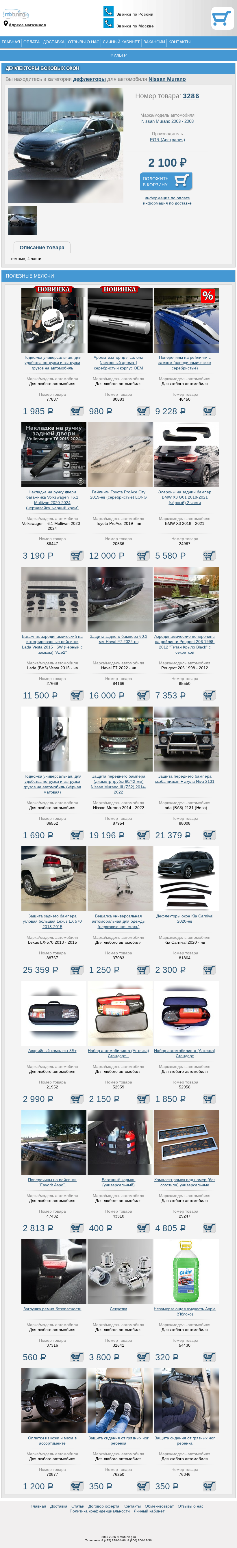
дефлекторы (89, 79)
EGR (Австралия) (167, 139)
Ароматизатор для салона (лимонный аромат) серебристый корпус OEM (118, 362)
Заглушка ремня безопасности (52, 1309)
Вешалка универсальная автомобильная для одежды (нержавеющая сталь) (118, 921)
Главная (11, 42)
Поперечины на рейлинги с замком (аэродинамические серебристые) (184, 362)
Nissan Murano (167, 79)
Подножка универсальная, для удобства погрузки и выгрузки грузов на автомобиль (52, 362)
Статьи (77, 1506)
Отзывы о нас (83, 42)
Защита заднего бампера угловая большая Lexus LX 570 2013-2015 (52, 921)
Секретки (118, 1309)
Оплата (31, 42)
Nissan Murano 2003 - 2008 (167, 121)
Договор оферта (103, 1506)
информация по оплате (167, 198)
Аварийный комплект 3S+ (52, 1050)
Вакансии (154, 42)
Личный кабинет (121, 42)
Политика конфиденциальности (100, 1511)
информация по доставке (167, 203)
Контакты (179, 42)
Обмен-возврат (159, 1506)
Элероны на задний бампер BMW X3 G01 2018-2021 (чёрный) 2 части (184, 497)
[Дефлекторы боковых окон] (65, 202)
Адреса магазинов (27, 25)
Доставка (53, 42)
